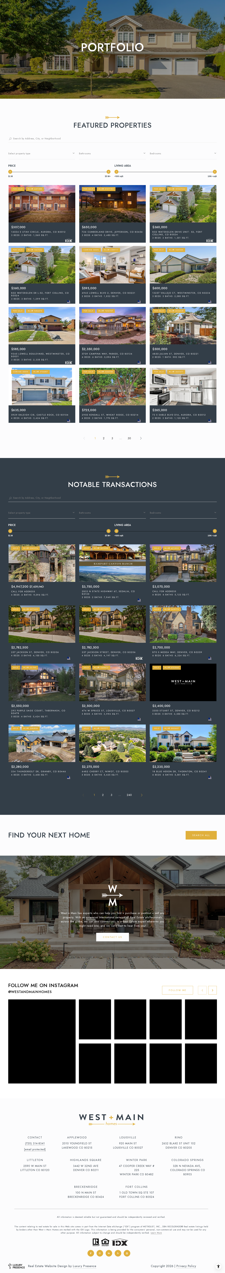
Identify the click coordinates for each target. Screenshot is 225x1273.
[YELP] (118, 1253)
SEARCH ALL (201, 835)
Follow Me (177, 990)
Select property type (19, 153)
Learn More (156, 1232)
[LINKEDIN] (109, 1253)
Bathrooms (85, 153)
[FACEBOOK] (90, 1253)
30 (129, 438)
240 (129, 795)
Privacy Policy (186, 1266)
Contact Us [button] (112, 937)
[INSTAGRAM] (100, 1253)
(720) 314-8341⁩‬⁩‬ (35, 1143)
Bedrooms (155, 153)
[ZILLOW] (127, 1253)
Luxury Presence (84, 1266)
